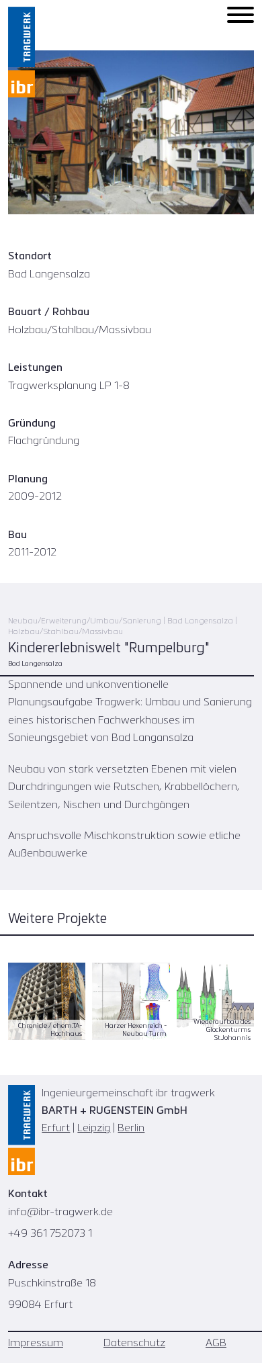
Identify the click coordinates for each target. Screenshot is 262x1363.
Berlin (131, 1128)
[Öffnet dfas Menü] (240, 15)
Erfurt (56, 1128)
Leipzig (93, 1128)
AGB (216, 1343)
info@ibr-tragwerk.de (60, 1212)
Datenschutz (134, 1343)
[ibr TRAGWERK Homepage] (21, 52)
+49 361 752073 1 (50, 1234)
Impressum (35, 1343)
